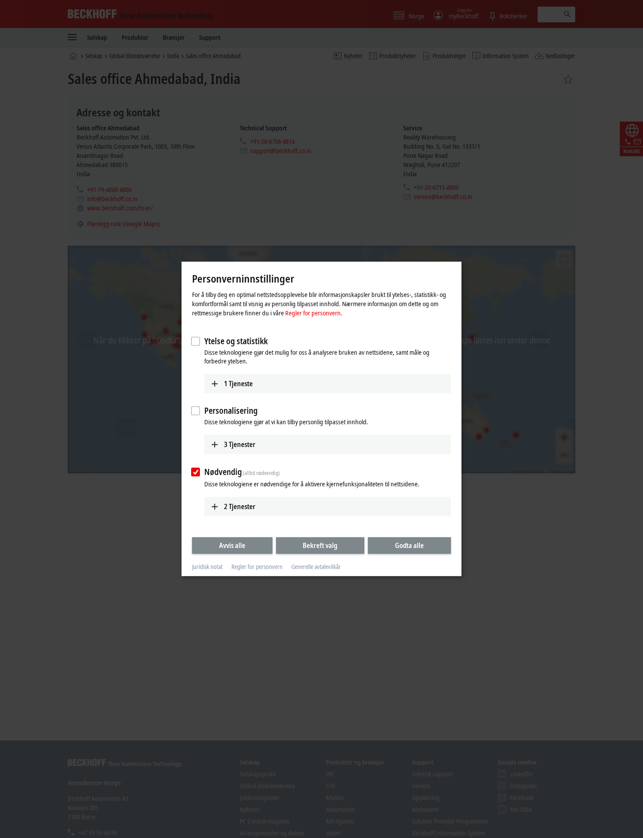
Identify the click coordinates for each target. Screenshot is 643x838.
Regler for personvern (257, 566)
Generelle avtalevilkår (316, 566)
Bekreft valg (320, 545)
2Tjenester (239, 506)
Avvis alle (232, 545)
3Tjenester (239, 444)
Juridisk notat (207, 566)
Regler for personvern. (313, 312)
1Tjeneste (238, 383)
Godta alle (409, 545)
